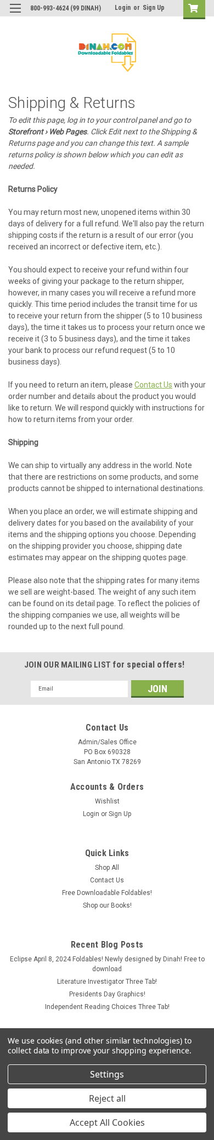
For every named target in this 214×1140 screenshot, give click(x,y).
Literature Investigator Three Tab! (107, 981)
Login (123, 8)
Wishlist (107, 801)
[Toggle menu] (15, 15)
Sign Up (154, 8)
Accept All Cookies (107, 1122)
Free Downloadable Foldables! (107, 893)
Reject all (107, 1098)
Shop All (107, 867)
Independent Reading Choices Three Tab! (107, 1007)
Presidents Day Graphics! (107, 994)
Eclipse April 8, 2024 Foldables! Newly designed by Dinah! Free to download (107, 964)
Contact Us (153, 384)
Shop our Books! (107, 905)
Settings (107, 1074)
